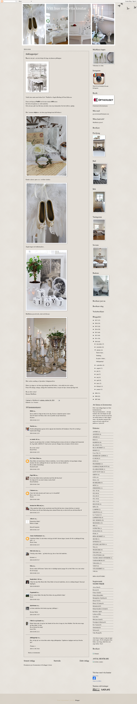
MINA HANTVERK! (99, 576)
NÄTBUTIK (96, 528)
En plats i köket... (101, 358)
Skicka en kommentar (34, 653)
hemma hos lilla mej (36, 505)
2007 (96, 399)
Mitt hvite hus (34, 551)
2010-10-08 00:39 (34, 586)
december (99, 344)
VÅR (94, 571)
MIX (94, 525)
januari (99, 389)
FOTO (94, 461)
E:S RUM (95, 458)
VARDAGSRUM (97, 560)
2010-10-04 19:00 (34, 499)
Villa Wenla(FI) (97, 633)
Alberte (32, 519)
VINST (95, 566)
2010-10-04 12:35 (34, 433)
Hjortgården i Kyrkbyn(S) (100, 598)
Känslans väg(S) (97, 611)
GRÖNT (95, 474)
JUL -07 (95, 490)
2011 (96, 338)
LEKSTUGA (96, 512)
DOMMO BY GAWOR (99, 456)
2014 (96, 329)
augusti (99, 368)
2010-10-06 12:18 (34, 573)
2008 (96, 396)
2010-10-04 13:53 (34, 452)
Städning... (99, 355)
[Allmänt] (96, 654)
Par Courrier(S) (97, 625)
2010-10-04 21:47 (34, 530)
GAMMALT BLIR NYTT (100, 466)
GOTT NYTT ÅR (98, 472)
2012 (96, 335)
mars (98, 383)
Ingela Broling (57, 97)
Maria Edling (95, 675)
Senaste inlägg (29, 660)
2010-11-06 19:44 (34, 649)
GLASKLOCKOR (98, 469)
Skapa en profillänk (97, 681)
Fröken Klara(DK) (98, 595)
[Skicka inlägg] (58, 400)
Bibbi (31, 411)
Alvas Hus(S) (96, 587)
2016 (96, 323)
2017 (96, 320)
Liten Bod (95, 617)
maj (98, 377)
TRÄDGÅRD (97, 550)
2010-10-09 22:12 (34, 632)
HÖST (94, 485)
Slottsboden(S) (97, 627)
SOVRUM (96, 542)
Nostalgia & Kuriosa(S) (99, 622)
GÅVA (94, 477)
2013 (96, 332)
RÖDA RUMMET (98, 536)
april (98, 380)
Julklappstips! (100, 361)
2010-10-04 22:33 (34, 545)
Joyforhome (33, 605)
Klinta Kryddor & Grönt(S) (100, 609)
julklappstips (57, 640)
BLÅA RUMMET (98, 448)
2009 (96, 393)
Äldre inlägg (84, 660)
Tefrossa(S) (96, 630)
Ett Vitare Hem (34, 458)
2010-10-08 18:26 (34, 599)
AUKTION (96, 434)
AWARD (95, 437)
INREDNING (97, 488)
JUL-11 (95, 501)
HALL (94, 480)
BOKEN (95, 450)
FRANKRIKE (97, 464)
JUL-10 (95, 499)
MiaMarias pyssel (98, 122)
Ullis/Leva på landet (36, 621)
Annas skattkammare (36, 536)
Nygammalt (33, 592)
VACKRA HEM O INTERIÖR (101, 558)
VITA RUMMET (97, 568)
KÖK (94, 507)
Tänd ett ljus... (100, 352)
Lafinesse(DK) (97, 614)
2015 (96, 326)
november (99, 347)
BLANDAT (96, 445)
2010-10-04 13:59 (34, 469)
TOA (94, 547)
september (100, 365)
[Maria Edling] (94, 679)
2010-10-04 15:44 (34, 484)
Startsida (57, 660)
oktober (99, 350)
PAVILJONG (96, 531)
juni (98, 374)
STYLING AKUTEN (99, 544)
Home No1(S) (96, 601)
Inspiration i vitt (35, 579)
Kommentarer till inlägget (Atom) (42, 665)
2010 (96, 341)
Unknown (33, 490)
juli (98, 371)
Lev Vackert (34, 402)
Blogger (77, 700)
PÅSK (94, 533)
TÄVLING (96, 552)
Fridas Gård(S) (97, 592)
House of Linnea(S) (98, 603)
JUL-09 (95, 496)
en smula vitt (33, 439)
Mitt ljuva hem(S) (98, 619)
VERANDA (96, 563)
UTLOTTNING (97, 555)
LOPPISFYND (97, 517)
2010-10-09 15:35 (34, 614)
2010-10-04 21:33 (34, 512)
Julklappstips (34, 638)
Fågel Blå (32, 475)
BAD (94, 440)
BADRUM (96, 442)
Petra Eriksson (67, 97)
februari (99, 386)
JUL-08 (95, 493)
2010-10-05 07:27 (34, 560)
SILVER (95, 539)
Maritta (32, 426)
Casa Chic (96, 453)
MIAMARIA (96, 523)
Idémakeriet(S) (97, 606)
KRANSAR (96, 504)
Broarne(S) (96, 590)
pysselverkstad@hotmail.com (101, 114)
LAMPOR (96, 509)
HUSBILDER (97, 483)
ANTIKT (95, 431)
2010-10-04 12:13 (34, 420)
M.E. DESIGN (97, 520)
